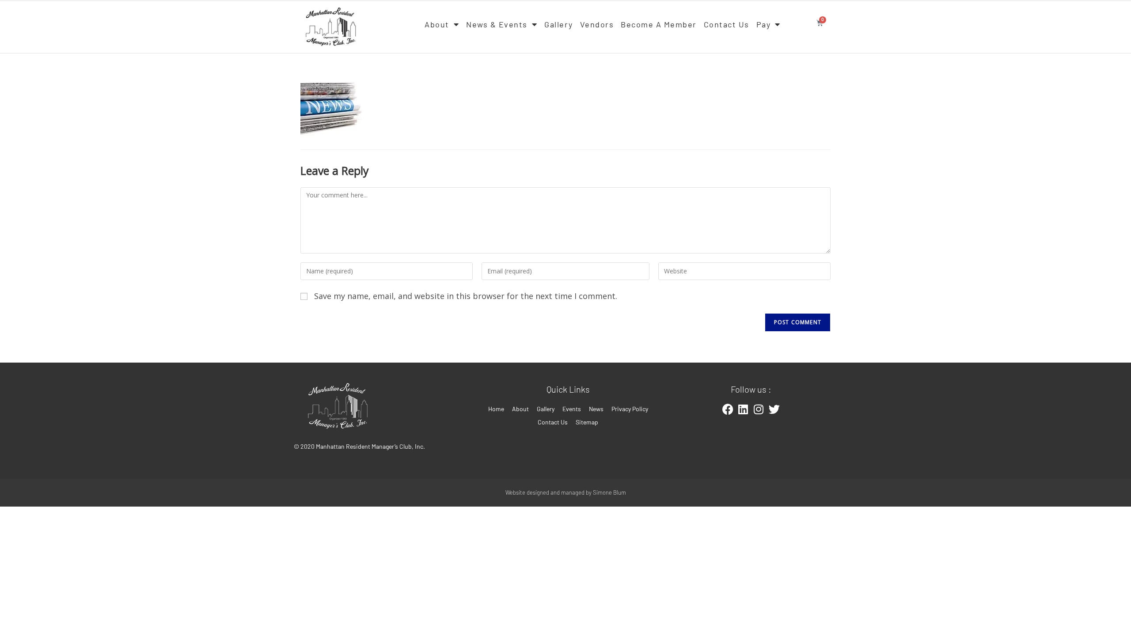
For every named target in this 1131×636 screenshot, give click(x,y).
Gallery (558, 24)
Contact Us (726, 24)
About (437, 24)
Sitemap (587, 422)
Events (571, 409)
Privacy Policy (629, 409)
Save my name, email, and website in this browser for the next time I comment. (465, 296)
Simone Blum (609, 492)
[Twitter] (774, 409)
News (596, 409)
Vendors (597, 24)
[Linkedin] (743, 409)
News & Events (497, 24)
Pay (763, 24)
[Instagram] (758, 409)
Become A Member (659, 24)
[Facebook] (727, 409)
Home (496, 409)
